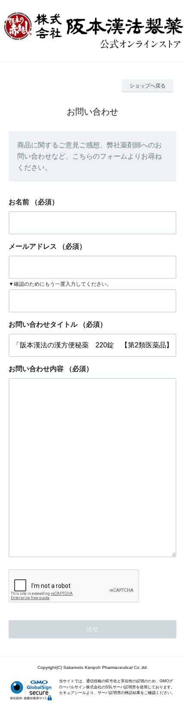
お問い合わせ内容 (36, 368)
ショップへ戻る (148, 86)
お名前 (19, 202)
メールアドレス (33, 246)
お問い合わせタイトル (43, 324)
